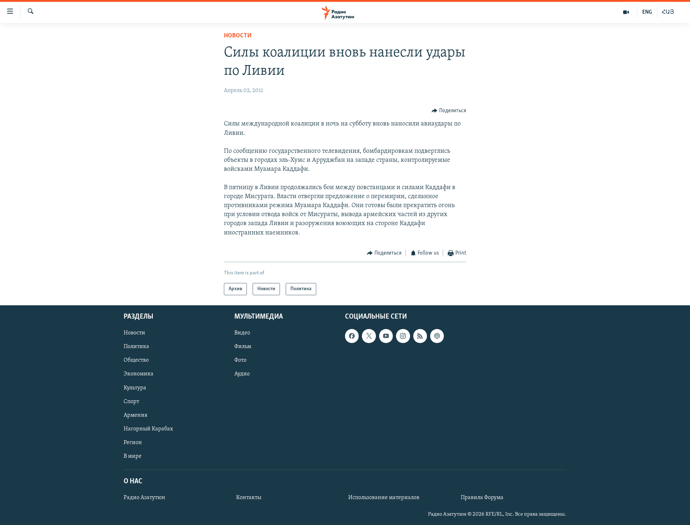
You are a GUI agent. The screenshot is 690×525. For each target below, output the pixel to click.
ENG (647, 12)
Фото (240, 361)
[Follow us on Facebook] (352, 336)
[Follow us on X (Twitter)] (369, 336)
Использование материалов (383, 498)
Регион (133, 443)
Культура (135, 388)
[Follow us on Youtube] (386, 336)
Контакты (248, 498)
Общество (136, 361)
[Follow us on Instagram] (403, 336)
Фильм (242, 347)
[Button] (449, 110)
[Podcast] (437, 336)
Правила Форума (482, 498)
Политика (136, 347)
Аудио (242, 374)
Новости (238, 36)
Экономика (138, 374)
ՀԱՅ (668, 12)
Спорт (131, 402)
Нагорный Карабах (148, 429)
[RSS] (420, 336)
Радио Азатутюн (144, 498)
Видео (242, 333)
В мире (133, 456)
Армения (135, 415)
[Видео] (626, 12)
